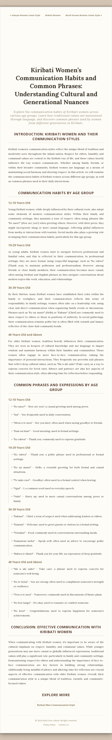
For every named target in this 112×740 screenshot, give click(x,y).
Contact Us (64, 724)
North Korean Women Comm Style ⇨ (84, 15)
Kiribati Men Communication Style (56, 705)
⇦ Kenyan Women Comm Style (25, 15)
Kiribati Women (53, 15)
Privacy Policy (49, 724)
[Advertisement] (56, 43)
